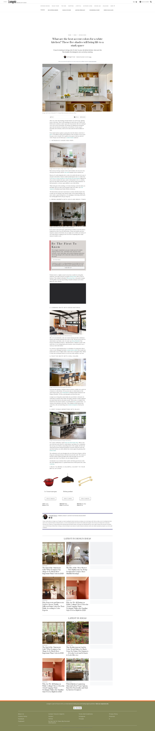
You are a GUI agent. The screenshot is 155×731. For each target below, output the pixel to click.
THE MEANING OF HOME (94, 10)
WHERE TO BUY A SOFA (108, 10)
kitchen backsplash (73, 404)
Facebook (21, 719)
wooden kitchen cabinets (72, 350)
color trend (66, 172)
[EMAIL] (52, 518)
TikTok (50, 719)
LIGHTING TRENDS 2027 (80, 10)
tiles (75, 401)
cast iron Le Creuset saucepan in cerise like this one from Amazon (65, 178)
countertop (52, 464)
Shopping (71, 5)
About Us (21, 714)
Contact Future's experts (56, 714)
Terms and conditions (86, 714)
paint (51, 134)
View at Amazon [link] (50, 498)
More (112, 5)
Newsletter (83, 117)
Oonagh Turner (71, 57)
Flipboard (21, 721)
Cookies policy (22, 716)
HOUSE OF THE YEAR (66, 10)
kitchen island (53, 450)
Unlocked (105, 5)
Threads (81, 719)
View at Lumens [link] (68, 498)
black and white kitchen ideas (71, 442)
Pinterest (112, 716)
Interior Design (45, 5)
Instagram (82, 716)
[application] (68, 293)
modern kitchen (70, 137)
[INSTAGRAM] (50, 518)
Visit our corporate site (102, 703)
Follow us (77, 117)
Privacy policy (113, 714)
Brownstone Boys (71, 278)
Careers (50, 716)
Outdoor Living (87, 5)
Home (69, 35)
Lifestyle (78, 5)
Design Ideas (82, 35)
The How (63, 5)
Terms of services (67, 263)
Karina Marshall (75, 341)
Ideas (75, 35)
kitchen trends (73, 276)
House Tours (55, 5)
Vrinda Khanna (65, 392)
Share (53, 117)
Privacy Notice (58, 264)
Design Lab (97, 5)
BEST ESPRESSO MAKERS (53, 10)
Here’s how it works (92, 61)
